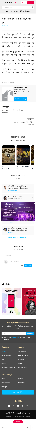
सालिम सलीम (5, 25)
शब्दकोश (16, 11)
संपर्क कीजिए (21, 359)
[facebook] (8, 405)
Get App (31, 2)
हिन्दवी (3, 378)
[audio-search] (32, 7)
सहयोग (4, 351)
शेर (11, 11)
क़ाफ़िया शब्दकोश (6, 355)
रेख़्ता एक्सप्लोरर (22, 367)
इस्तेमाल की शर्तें (19, 413)
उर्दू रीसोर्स (4, 363)
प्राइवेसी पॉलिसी (10, 413)
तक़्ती (3, 359)
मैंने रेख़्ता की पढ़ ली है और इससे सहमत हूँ (17, 338)
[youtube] (18, 405)
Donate (24, 2)
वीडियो (22, 11)
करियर (20, 363)
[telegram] (27, 405)
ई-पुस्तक (27, 11)
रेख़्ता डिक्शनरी (6, 383)
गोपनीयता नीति (15, 337)
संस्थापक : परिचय (23, 355)
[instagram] (22, 405)
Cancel (21, 266)
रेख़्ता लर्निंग (21, 383)
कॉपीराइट (27, 413)
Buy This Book (19, 99)
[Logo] (8, 3)
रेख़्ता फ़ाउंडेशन (22, 351)
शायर (7, 11)
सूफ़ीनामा (20, 378)
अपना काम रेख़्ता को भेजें (8, 367)
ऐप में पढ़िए (18, 421)
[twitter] (13, 405)
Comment (28, 266)
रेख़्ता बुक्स (4, 387)
